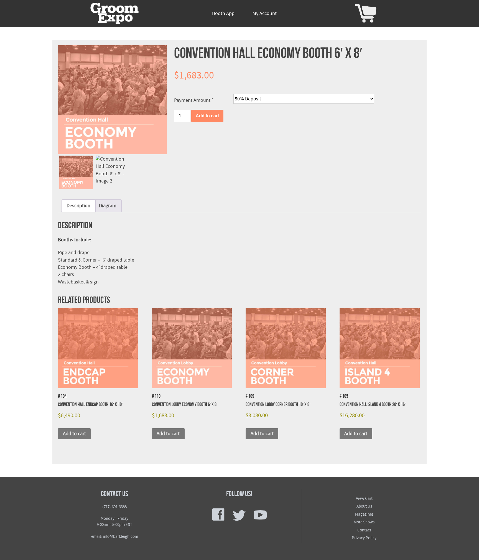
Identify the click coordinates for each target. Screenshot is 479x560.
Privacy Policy (364, 538)
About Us (364, 506)
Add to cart (207, 115)
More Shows (364, 522)
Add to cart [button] (74, 433)
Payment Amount (194, 100)
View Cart (364, 498)
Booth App (223, 13)
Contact (364, 530)
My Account (265, 13)
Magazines (364, 514)
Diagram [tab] (107, 205)
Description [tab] (78, 205)
